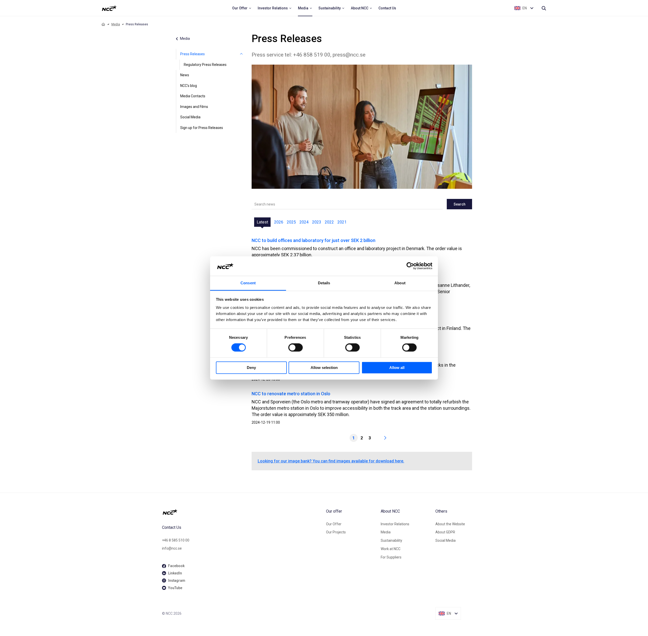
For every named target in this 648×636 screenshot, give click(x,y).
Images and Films (194, 107)
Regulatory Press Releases (205, 65)
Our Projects (336, 532)
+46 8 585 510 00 (175, 540)
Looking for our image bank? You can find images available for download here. (331, 461)
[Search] (544, 8)
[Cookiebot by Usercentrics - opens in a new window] (410, 266)
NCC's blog (188, 86)
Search (459, 204)
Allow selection (324, 367)
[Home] (103, 24)
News (184, 75)
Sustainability (391, 540)
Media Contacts (192, 96)
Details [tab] (324, 283)
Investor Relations (395, 524)
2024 (304, 222)
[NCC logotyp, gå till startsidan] (242, 512)
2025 (291, 222)
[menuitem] (242, 8)
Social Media (190, 117)
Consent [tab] (248, 283)
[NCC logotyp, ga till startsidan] (109, 8)
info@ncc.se (172, 548)
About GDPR (445, 532)
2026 (278, 222)
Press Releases (192, 54)
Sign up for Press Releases (201, 128)
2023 (316, 222)
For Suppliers (391, 557)
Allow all (396, 367)
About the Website (450, 524)
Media (115, 24)
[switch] (295, 348)
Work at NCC (390, 549)
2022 (329, 222)
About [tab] (400, 283)
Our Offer (333, 524)
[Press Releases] (241, 54)
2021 (342, 222)
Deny (251, 367)
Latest (262, 222)
